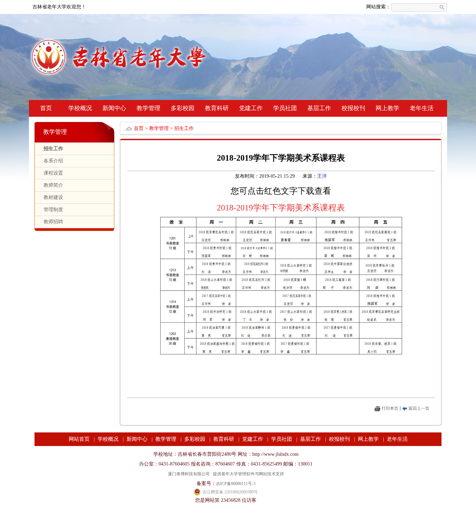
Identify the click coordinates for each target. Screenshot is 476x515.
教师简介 (53, 185)
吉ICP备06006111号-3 (235, 483)
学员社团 (285, 108)
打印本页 (390, 408)
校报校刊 (353, 108)
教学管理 (148, 108)
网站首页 (79, 439)
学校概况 (80, 108)
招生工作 (53, 148)
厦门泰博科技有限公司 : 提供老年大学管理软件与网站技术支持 (226, 473)
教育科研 (217, 108)
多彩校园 (182, 108)
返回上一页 (418, 408)
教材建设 (53, 197)
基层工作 (319, 108)
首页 (46, 108)
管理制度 (53, 209)
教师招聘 (53, 221)
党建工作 (251, 108)
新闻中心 (114, 108)
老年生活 (421, 108)
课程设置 (53, 173)
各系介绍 (53, 160)
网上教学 (387, 108)
